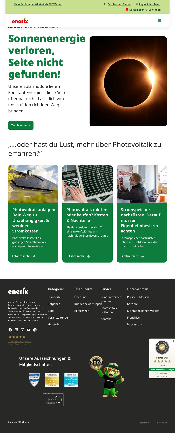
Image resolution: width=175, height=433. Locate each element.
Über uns (80, 297)
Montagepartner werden (143, 311)
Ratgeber (54, 304)
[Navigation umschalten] (159, 20)
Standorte (54, 297)
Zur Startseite (20, 125)
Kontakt (106, 319)
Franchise (133, 318)
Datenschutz (144, 422)
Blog (51, 311)
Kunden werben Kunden (111, 299)
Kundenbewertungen (88, 304)
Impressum (134, 324)
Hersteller (54, 324)
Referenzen (81, 311)
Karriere (132, 304)
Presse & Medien (138, 297)
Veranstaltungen (59, 318)
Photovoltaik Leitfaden (109, 310)
